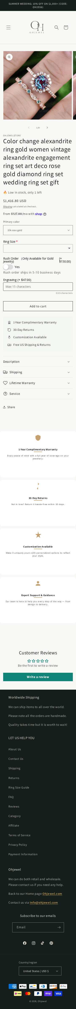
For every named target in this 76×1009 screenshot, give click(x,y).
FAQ (11, 797)
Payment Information (23, 854)
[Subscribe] (59, 927)
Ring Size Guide (18, 787)
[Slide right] (47, 127)
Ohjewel (42, 1001)
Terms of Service (19, 835)
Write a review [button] (38, 677)
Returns (13, 778)
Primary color (11, 221)
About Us (14, 749)
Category (14, 816)
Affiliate (13, 825)
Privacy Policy (17, 845)
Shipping (7, 206)
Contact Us (15, 759)
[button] (8, 27)
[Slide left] (28, 127)
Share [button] (11, 407)
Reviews (13, 806)
